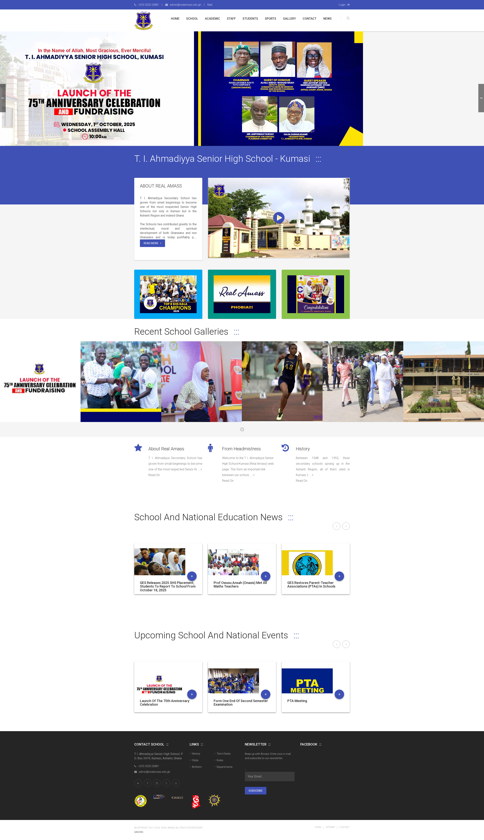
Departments (225, 766)
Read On (154, 475)
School (192, 18)
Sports (270, 18)
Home (175, 18)
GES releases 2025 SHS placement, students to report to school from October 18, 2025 (167, 586)
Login (342, 4)
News (327, 18)
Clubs (195, 760)
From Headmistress (241, 448)
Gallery (289, 18)
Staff (231, 18)
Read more (151, 243)
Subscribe (256, 790)
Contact (309, 18)
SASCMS (138, 832)
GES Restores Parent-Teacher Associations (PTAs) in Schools (311, 584)
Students (250, 18)
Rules (220, 760)
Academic (212, 18)
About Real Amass (161, 185)
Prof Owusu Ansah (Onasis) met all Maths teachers (240, 584)
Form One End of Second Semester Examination (241, 703)
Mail (209, 4)
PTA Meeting (297, 701)
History (303, 448)
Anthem (197, 766)
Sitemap (330, 827)
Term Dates (224, 753)
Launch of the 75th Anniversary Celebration (164, 703)
